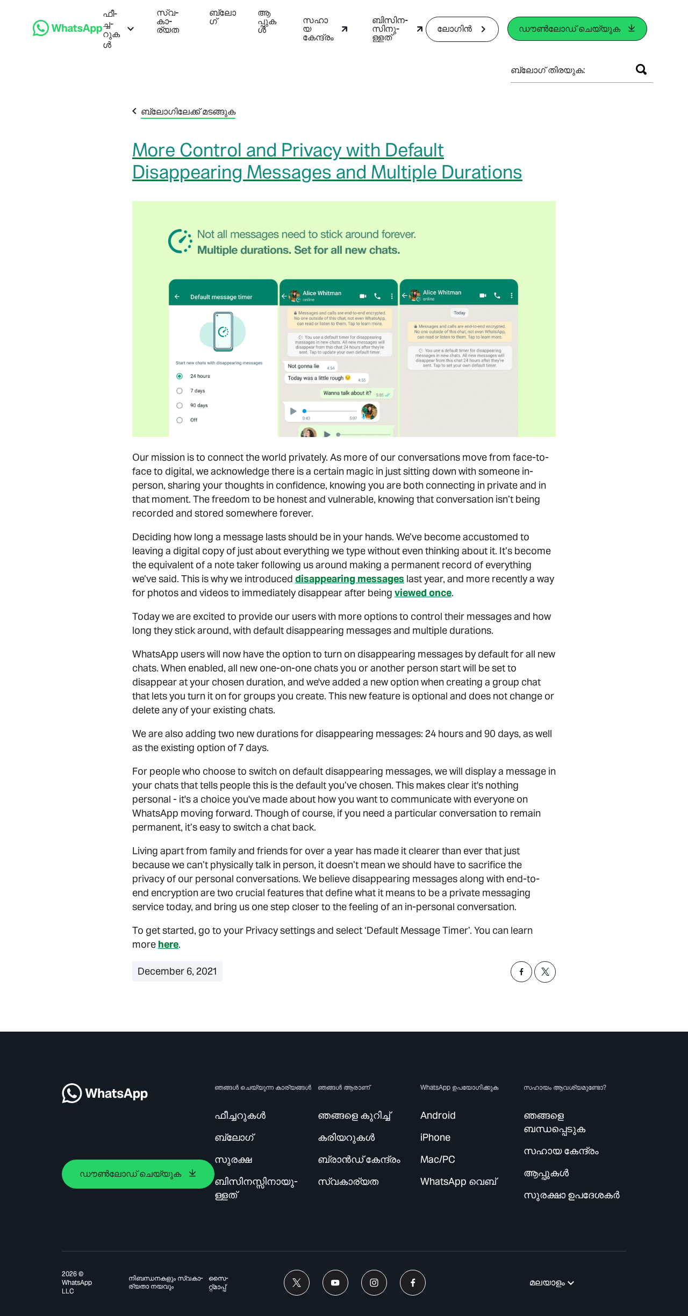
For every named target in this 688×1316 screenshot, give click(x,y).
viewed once (423, 593)
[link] (67, 33)
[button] (119, 29)
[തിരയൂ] (641, 69)
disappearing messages (349, 579)
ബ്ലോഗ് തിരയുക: (548, 70)
